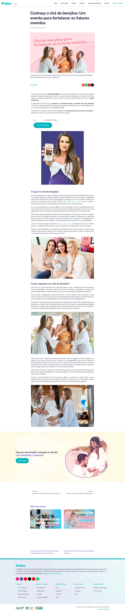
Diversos (106, 3)
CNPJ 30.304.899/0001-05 (103, 609)
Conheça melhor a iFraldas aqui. (52, 573)
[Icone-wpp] (37, 579)
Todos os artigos (117, 3)
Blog (55, 3)
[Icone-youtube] (25, 579)
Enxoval (73, 3)
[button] (83, 85)
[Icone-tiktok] (21, 579)
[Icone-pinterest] (33, 579)
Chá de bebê (64, 3)
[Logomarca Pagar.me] (20, 608)
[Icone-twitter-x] (29, 579)
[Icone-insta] (17, 579)
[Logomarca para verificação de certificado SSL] (39, 608)
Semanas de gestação (94, 3)
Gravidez (82, 3)
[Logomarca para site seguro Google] (29, 608)
